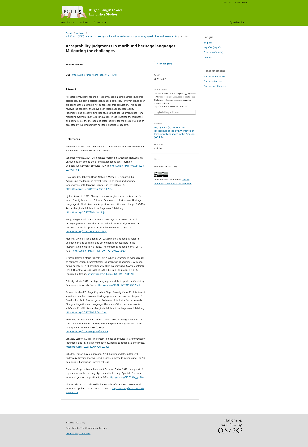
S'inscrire (226, 2)
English (208, 42)
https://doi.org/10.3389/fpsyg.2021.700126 (89, 188)
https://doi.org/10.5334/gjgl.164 (126, 377)
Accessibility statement (78, 433)
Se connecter (241, 2)
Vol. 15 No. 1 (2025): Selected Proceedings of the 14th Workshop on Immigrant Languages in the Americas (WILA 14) (121, 36)
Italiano (208, 57)
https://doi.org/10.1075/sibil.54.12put (86, 312)
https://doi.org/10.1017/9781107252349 (118, 285)
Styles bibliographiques (167, 112)
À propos (99, 22)
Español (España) (213, 47)
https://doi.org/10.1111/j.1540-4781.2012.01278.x (99, 250)
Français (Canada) (213, 52)
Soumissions (67, 22)
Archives (84, 22)
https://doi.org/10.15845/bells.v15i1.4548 (94, 74)
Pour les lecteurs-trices (214, 76)
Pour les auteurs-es (213, 81)
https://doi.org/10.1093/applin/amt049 (87, 331)
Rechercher (238, 22)
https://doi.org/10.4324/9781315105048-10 (110, 273)
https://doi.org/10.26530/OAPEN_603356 (87, 346)
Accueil (69, 33)
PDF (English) (165, 63)
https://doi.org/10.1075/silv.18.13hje (85, 212)
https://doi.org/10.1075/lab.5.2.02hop (86, 231)
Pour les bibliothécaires (215, 85)
